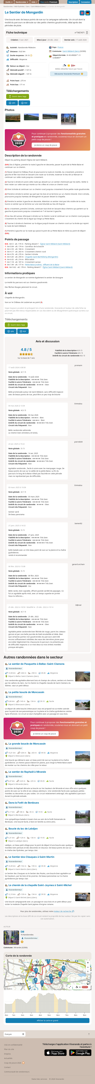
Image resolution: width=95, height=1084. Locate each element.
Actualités (8, 1058)
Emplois (7, 1054)
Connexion (85, 2)
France (60, 47)
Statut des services (39, 1079)
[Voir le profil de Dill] (11, 937)
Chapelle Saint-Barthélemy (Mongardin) (41, 257)
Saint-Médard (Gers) (71, 51)
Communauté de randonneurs (16, 1072)
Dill (22, 931)
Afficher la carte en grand (47, 1020)
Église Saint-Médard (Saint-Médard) (55, 244)
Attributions (8, 989)
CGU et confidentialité (13, 1045)
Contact (7, 1067)
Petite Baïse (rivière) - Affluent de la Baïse (42, 264)
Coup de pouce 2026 (12, 1063)
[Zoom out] (88, 967)
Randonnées (21, 2)
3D (83, 987)
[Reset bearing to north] (88, 971)
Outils (8, 2)
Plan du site (9, 1049)
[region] (47, 974)
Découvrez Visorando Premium (67, 74)
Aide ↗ (34, 2)
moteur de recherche (63, 911)
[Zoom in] (88, 963)
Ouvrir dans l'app (19, 96)
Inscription (73, 2)
